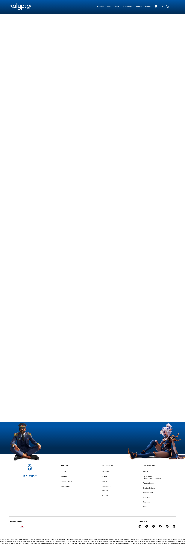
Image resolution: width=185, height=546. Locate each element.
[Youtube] (153, 526)
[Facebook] (160, 526)
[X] (146, 526)
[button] (168, 6)
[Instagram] (167, 526)
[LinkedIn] (174, 526)
